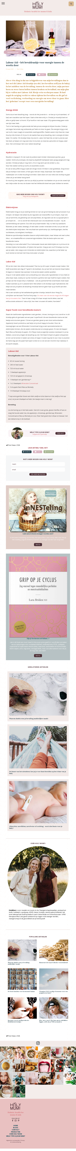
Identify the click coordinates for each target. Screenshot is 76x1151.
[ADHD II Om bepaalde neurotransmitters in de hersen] (19, 1091)
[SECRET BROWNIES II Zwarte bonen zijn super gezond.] (57, 1065)
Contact (15, 1130)
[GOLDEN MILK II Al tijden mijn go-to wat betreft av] (6, 1065)
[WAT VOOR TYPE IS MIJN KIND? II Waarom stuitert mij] (69, 1053)
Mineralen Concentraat (30, 383)
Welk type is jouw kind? (15, 1136)
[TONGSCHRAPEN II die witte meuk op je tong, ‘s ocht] (44, 1065)
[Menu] (3, 3)
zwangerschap (13, 52)
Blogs (15, 1128)
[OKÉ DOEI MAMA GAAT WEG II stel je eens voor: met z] (44, 1078)
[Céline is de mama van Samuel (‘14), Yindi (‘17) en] (19, 1053)
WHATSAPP (54, 74)
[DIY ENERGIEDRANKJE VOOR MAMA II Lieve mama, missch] (6, 1091)
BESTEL (38, 544)
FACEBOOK (31, 74)
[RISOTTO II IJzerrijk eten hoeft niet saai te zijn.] (31, 1053)
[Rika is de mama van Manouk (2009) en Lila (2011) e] (6, 1053)
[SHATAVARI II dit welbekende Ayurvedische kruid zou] (44, 1053)
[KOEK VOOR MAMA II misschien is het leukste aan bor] (31, 1065)
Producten (15, 1132)
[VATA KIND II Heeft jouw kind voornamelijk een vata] (19, 1078)
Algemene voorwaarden (13, 1140)
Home (15, 1126)
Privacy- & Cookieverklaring (17, 1141)
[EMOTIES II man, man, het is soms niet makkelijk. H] (69, 1065)
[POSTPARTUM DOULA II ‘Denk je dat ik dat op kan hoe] (57, 1078)
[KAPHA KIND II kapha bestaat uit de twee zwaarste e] (19, 1065)
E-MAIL (42, 74)
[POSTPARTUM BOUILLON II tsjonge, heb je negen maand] (69, 1078)
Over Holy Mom (15, 1134)
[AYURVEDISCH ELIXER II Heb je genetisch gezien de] (31, 1078)
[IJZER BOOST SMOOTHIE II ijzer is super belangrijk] (57, 1053)
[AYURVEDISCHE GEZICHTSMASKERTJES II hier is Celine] (6, 1078)
